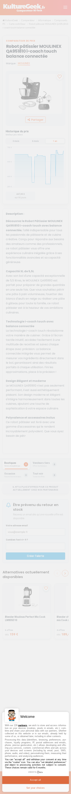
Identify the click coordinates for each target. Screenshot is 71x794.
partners (22, 725)
